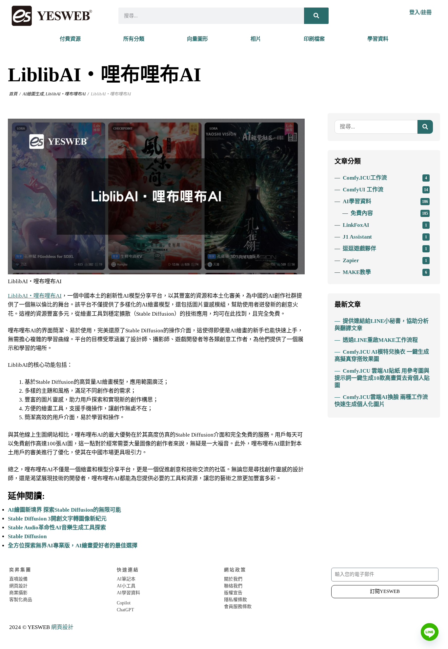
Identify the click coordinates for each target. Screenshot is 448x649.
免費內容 (389, 213)
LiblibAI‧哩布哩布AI (66, 93)
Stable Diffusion (27, 536)
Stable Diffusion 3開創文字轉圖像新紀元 (57, 519)
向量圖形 (197, 39)
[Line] (429, 632)
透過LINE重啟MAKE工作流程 (380, 340)
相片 (256, 39)
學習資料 (377, 39)
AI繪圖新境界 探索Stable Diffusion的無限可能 (64, 510)
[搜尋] (316, 16)
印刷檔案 (314, 39)
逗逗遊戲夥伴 (385, 249)
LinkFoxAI (385, 225)
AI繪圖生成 (33, 93)
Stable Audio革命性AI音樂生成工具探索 (57, 527)
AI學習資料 (385, 201)
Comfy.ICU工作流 (385, 178)
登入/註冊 (420, 12)
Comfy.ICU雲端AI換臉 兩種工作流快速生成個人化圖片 (381, 400)
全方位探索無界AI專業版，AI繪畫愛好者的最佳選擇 (72, 545)
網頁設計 (62, 627)
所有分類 (133, 39)
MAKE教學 (385, 272)
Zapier (385, 260)
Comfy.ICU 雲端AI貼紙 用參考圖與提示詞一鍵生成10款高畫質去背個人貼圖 (382, 378)
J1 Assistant (385, 237)
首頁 (13, 93)
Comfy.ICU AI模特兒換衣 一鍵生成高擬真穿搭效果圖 (382, 355)
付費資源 (70, 39)
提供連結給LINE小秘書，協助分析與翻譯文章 (382, 324)
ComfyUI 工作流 (385, 190)
